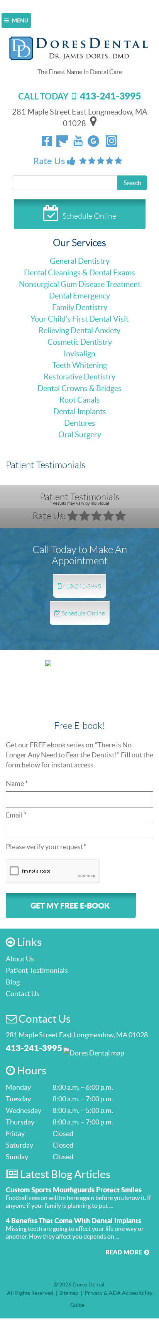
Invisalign (79, 353)
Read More (123, 1251)
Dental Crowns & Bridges (79, 388)
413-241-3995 (81, 586)
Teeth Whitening (79, 365)
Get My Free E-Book (70, 905)
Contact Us (22, 993)
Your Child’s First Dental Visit (79, 319)
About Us (20, 959)
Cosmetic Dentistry (79, 342)
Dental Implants (79, 411)
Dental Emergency (79, 296)
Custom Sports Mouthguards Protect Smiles (74, 1190)
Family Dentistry (79, 307)
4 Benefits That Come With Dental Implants (73, 1220)
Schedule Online (89, 215)
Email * (16, 815)
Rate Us (50, 161)
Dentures (79, 423)
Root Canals (79, 400)
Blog (13, 982)
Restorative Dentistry (79, 377)
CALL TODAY (79, 96)
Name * (17, 783)
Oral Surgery (79, 434)
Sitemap (68, 1293)
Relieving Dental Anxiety (79, 330)
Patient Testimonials (79, 498)
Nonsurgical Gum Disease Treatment (79, 284)
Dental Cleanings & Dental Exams (79, 272)
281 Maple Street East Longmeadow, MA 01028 (77, 1035)
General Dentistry (80, 261)
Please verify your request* (46, 847)
